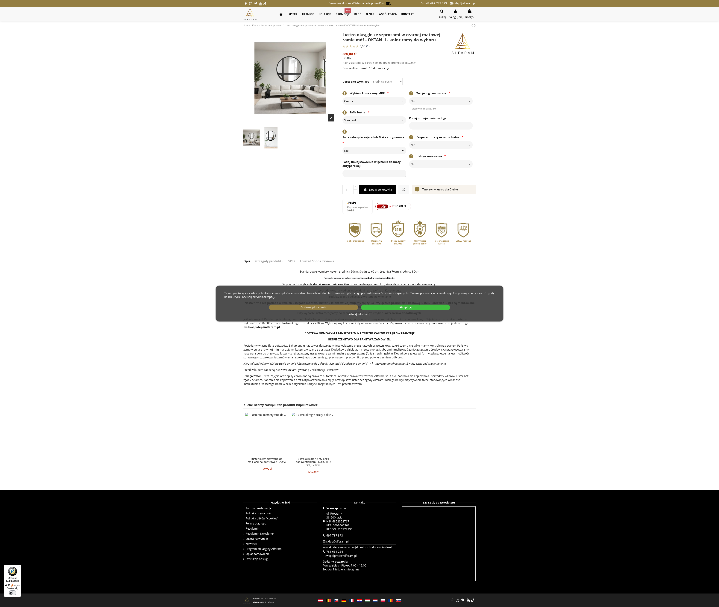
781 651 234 (334, 551)
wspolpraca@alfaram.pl (341, 556)
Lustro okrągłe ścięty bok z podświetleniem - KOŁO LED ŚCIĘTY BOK (313, 462)
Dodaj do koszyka (380, 189)
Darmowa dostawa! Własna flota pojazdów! (357, 3)
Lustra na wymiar (257, 538)
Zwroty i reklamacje (258, 508)
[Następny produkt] (475, 25)
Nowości (251, 544)
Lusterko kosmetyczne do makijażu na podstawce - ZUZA (267, 460)
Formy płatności (256, 523)
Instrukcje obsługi (257, 559)
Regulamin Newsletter (260, 533)
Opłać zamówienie (257, 554)
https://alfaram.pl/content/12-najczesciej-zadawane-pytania (409, 363)
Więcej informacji (359, 314)
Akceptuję (405, 307)
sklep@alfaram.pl (464, 3)
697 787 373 (334, 535)
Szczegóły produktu (268, 261)
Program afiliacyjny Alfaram (264, 549)
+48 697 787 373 (435, 3)
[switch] (12, 593)
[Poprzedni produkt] (472, 25)
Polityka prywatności (259, 513)
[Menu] (19, 567)
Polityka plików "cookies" (262, 518)
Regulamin (252, 528)
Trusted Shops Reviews (317, 261)
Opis (246, 261)
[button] (292, 14)
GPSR (291, 261)
